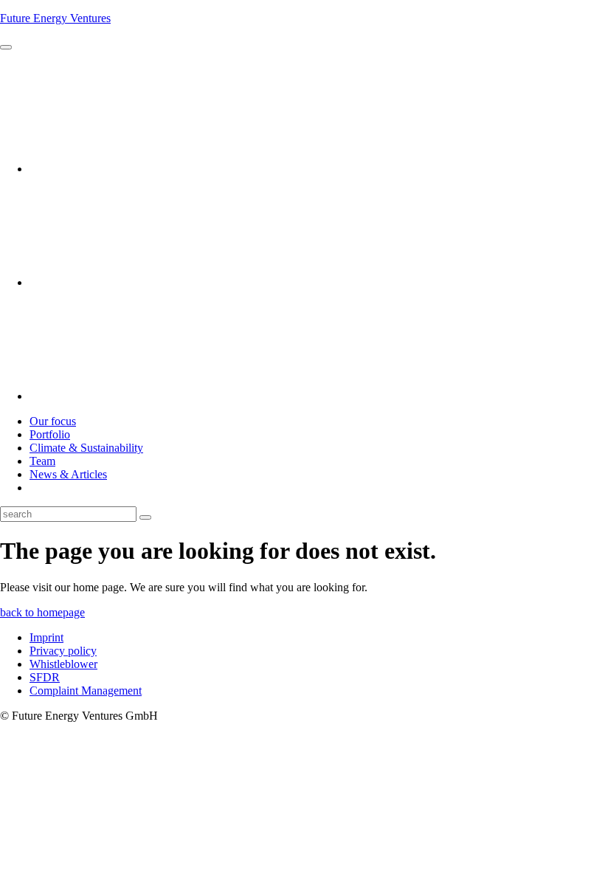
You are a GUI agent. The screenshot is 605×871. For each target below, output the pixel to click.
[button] (6, 47)
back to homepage (42, 612)
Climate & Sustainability (86, 447)
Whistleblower (63, 664)
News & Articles (68, 474)
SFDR (45, 677)
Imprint (46, 637)
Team (42, 461)
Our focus (53, 421)
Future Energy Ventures (55, 18)
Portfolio (50, 434)
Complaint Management (86, 690)
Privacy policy (63, 650)
